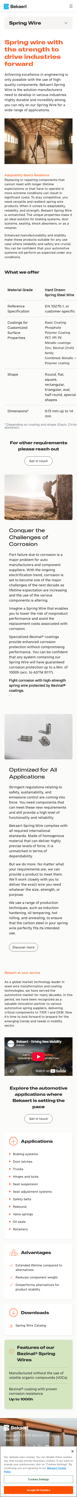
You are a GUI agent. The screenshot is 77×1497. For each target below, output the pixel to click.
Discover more (24, 947)
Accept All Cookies (38, 1490)
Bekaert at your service (22, 972)
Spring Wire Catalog (31, 1325)
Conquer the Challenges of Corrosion (28, 537)
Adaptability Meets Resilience (26, 175)
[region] (38, 1471)
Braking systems (25, 1154)
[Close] (72, 1451)
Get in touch (38, 461)
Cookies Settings (38, 1479)
